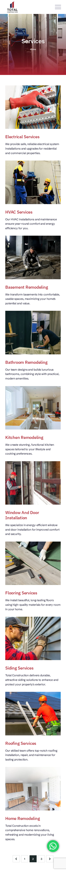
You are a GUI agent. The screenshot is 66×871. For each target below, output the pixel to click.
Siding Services (19, 668)
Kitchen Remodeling (24, 437)
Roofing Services (20, 743)
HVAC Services (19, 212)
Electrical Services (22, 136)
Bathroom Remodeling (26, 362)
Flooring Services (21, 593)
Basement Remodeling (26, 287)
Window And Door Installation (22, 515)
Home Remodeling (22, 818)
